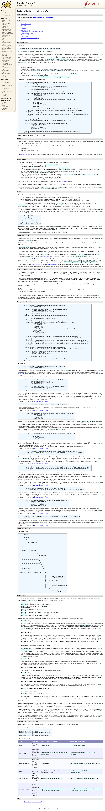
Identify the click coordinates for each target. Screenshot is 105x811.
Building (4, 102)
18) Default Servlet (6, 45)
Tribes (3, 109)
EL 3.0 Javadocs (6, 88)
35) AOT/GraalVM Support (6, 75)
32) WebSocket (5, 70)
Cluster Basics (25, 27)
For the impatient (26, 24)
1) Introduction (6, 20)
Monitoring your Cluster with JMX (30, 38)
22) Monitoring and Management (7, 52)
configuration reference (48, 256)
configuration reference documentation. (42, 17)
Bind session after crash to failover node (32, 31)
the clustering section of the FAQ (33, 802)
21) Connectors (6, 50)
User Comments (6, 15)
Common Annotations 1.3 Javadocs (7, 93)
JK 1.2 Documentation (7, 95)
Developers (5, 106)
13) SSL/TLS (5, 38)
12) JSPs (4, 36)
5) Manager (5, 26)
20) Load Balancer (6, 48)
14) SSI (3, 39)
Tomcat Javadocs (6, 84)
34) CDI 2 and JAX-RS (7, 73)
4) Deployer (5, 24)
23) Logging (5, 54)
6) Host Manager (6, 27)
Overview (23, 28)
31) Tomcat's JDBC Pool (7, 69)
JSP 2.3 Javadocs (6, 87)
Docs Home (5, 12)
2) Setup (4, 22)
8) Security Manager (7, 30)
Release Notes (5, 81)
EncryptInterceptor (25, 154)
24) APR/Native (6, 55)
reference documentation (41, 377)
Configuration (5, 82)
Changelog (4, 103)
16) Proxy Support (6, 42)
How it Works (24, 36)
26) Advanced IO (6, 58)
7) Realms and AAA (6, 29)
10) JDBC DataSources (7, 33)
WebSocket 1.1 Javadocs (8, 90)
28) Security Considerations (6, 62)
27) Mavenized (5, 60)
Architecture (5, 108)
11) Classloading (6, 35)
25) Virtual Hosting (6, 57)
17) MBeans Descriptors (8, 44)
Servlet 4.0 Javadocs (7, 85)
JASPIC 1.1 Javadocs (6, 91)
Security (23, 25)
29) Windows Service (7, 64)
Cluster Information (26, 30)
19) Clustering (5, 47)
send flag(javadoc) (52, 264)
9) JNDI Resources (6, 32)
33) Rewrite (5, 72)
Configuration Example (27, 33)
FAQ (3, 14)
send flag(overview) (37, 264)
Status (3, 105)
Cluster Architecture (26, 35)
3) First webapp (6, 23)
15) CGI (4, 41)
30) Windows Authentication (6, 66)
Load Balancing (63, 181)
